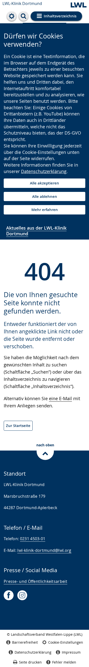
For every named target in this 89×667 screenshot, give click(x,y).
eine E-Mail (60, 398)
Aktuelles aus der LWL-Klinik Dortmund (36, 231)
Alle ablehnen (44, 196)
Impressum (71, 652)
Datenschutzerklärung (44, 171)
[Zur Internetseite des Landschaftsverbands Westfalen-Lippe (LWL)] (79, 5)
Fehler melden (64, 662)
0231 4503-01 (32, 538)
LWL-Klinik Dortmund (22, 3)
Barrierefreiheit (25, 642)
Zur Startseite (18, 425)
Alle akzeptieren (44, 183)
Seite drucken (30, 662)
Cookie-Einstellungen (65, 642)
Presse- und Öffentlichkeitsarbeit (35, 581)
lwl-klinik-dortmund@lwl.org (44, 550)
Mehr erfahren (44, 209)
